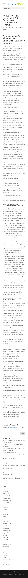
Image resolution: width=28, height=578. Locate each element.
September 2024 (7, 530)
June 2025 (5, 512)
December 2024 (7, 523)
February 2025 (6, 519)
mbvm (5, 27)
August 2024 (6, 533)
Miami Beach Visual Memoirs (10, 559)
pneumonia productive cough (10, 471)
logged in (11, 427)
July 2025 (5, 509)
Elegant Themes (13, 574)
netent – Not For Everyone (9, 452)
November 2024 (7, 526)
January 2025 (6, 521)
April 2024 (5, 539)
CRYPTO (5, 555)
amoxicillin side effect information (11, 465)
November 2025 (7, 500)
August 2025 (6, 507)
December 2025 (7, 498)
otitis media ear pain (8, 481)
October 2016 (6, 546)
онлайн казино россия (14, 46)
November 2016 (7, 544)
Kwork (4, 557)
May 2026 (5, 489)
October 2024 (6, 528)
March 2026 (6, 493)
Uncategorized (19, 27)
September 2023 (7, 542)
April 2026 (5, 491)
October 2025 (6, 503)
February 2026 (6, 496)
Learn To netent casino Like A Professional (13, 455)
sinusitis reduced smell (8, 461)
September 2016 (7, 549)
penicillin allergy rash (8, 477)
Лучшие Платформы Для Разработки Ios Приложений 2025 (14, 466)
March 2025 (6, 516)
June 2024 (5, 537)
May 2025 (5, 514)
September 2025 (7, 505)
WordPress (14, 576)
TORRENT (5, 562)
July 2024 (5, 535)
